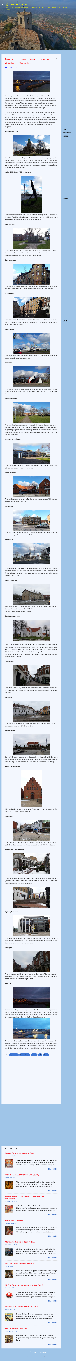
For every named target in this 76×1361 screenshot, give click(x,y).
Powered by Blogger (39, 1352)
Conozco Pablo (16, 4)
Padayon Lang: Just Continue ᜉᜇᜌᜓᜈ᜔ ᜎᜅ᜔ (22, 1175)
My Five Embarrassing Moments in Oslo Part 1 (24, 1285)
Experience (14, 1055)
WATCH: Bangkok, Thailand (16, 1328)
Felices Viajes (24, 1055)
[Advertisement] (69, 41)
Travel (46, 1055)
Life (40, 1055)
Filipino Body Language (14, 1220)
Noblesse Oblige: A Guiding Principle (19, 1263)
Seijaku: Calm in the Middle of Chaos (20, 1153)
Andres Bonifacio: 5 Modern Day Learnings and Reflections (24, 1197)
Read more (52, 1169)
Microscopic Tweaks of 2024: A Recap (20, 1242)
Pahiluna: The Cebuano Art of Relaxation (21, 1307)
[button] (56, 58)
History (34, 1055)
